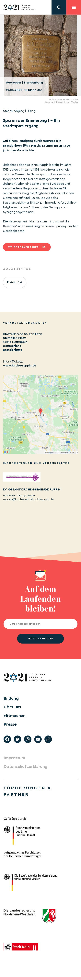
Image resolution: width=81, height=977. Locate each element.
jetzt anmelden (40, 638)
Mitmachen (15, 715)
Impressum (14, 758)
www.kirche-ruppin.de (19, 365)
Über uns (12, 707)
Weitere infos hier (23, 247)
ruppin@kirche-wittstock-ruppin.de (28, 499)
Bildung (11, 698)
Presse (10, 724)
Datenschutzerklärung (25, 766)
